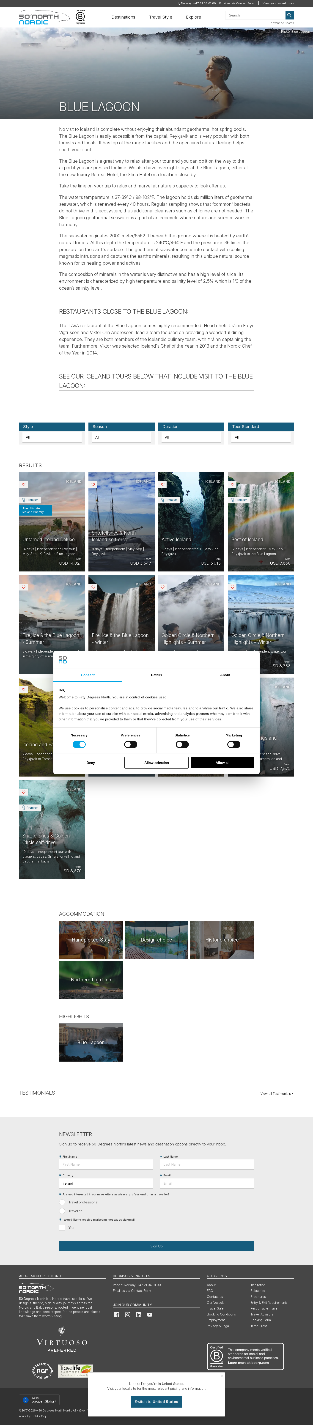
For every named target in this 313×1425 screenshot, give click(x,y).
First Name (70, 1156)
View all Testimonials (276, 1094)
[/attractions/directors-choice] (91, 940)
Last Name (170, 1156)
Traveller (75, 1211)
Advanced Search (282, 23)
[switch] (130, 744)
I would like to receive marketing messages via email (99, 1219)
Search (290, 15)
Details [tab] (156, 675)
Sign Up (156, 1246)
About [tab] (225, 675)
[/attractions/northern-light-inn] (91, 980)
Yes (71, 1227)
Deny (91, 763)
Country (68, 1175)
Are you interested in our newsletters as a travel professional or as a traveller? (116, 1194)
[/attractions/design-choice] (156, 940)
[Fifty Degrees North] (45, 17)
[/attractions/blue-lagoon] (91, 1042)
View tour (52, 521)
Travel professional (83, 1202)
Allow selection (156, 763)
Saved (27, 484)
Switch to (156, 1401)
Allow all (222, 763)
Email (166, 1175)
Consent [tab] (88, 675)
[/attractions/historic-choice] (222, 940)
